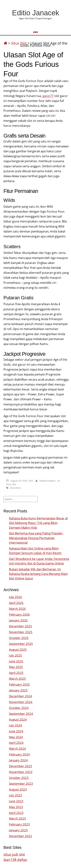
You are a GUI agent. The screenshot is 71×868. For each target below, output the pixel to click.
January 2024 (18, 760)
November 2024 (20, 702)
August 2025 (18, 649)
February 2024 (19, 754)
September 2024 (21, 713)
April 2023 (16, 813)
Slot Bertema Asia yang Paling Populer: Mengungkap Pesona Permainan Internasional (36, 537)
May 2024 (16, 737)
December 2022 (20, 836)
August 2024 (18, 719)
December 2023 (20, 766)
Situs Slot (19, 43)
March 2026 (17, 608)
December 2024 (20, 696)
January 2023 (18, 830)
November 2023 (20, 772)
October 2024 (19, 708)
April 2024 (16, 743)
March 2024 (17, 748)
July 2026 (15, 597)
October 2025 (19, 638)
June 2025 (16, 661)
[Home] (5, 43)
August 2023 (18, 789)
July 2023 (15, 795)
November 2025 (20, 632)
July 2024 (15, 725)
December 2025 (20, 626)
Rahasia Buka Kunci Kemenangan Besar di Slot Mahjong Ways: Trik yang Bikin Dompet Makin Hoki (38, 522)
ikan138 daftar (15, 859)
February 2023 (19, 824)
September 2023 (21, 783)
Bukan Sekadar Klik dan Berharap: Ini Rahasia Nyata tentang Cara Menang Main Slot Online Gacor (38, 573)
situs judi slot (14, 854)
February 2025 (19, 684)
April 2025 (16, 673)
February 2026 (19, 614)
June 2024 (16, 731)
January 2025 (18, 690)
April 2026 (16, 603)
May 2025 (16, 667)
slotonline (15, 487)
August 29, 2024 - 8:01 (21, 480)
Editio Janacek (35, 13)
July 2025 (15, 655)
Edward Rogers (48, 480)
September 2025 (21, 644)
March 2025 (17, 678)
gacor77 (48, 96)
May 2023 (16, 807)
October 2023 (19, 778)
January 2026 (18, 620)
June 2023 (16, 801)
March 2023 (17, 818)
